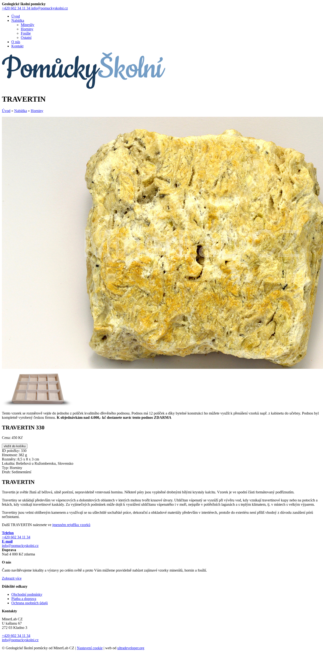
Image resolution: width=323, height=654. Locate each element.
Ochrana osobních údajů (29, 603)
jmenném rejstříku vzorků (71, 525)
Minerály (27, 25)
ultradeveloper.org (130, 648)
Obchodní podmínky (26, 594)
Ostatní (26, 38)
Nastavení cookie (90, 648)
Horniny (27, 29)
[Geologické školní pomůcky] (83, 88)
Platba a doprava (23, 599)
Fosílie (26, 33)
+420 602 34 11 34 (16, 8)
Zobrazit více (12, 578)
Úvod (6, 111)
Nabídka (20, 111)
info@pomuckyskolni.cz (49, 8)
